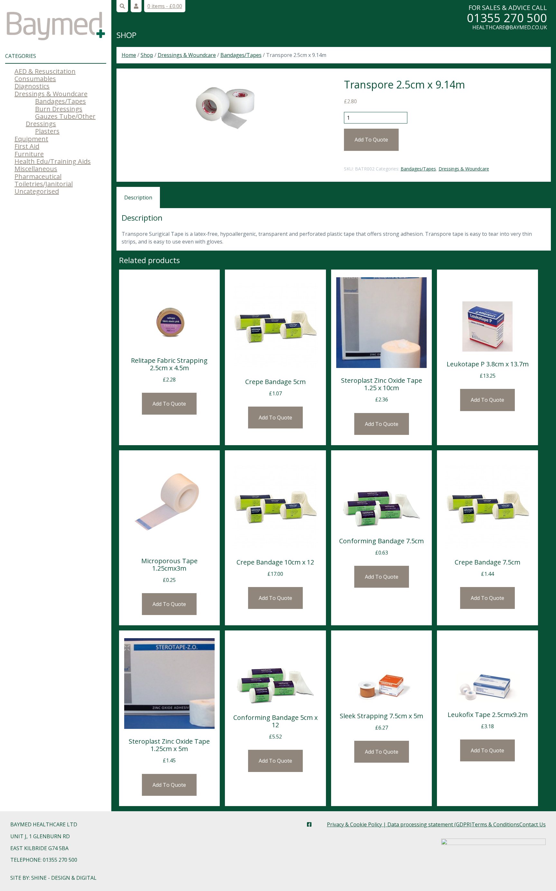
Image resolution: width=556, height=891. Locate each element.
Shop (126, 35)
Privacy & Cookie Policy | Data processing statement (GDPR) (399, 824)
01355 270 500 (507, 17)
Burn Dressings (58, 109)
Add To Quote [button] (169, 403)
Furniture (29, 154)
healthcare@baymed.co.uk (509, 27)
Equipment (31, 138)
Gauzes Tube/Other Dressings (61, 120)
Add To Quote (371, 139)
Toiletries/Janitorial (43, 183)
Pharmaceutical (37, 176)
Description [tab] (138, 197)
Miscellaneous (35, 168)
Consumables (35, 78)
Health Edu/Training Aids (52, 161)
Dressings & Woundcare (51, 93)
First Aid (26, 146)
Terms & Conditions (495, 824)
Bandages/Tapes (60, 101)
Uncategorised (36, 191)
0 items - (164, 6)
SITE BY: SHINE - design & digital (53, 877)
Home (129, 55)
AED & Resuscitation (45, 71)
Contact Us (532, 824)
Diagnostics (32, 86)
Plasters (47, 131)
